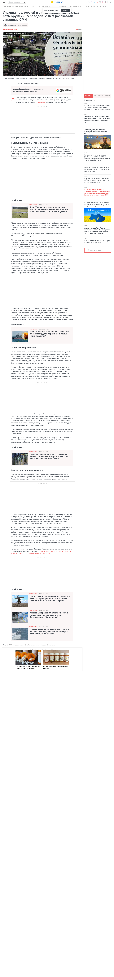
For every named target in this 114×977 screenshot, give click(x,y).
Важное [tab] (107, 95)
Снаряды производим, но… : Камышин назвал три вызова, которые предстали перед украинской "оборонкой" (48, 456)
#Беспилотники (18, 645)
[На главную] (57, 2)
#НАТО (9, 645)
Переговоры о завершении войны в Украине (19, 6)
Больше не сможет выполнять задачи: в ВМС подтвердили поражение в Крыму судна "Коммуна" (49, 334)
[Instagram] (102, 2)
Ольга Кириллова (11, 25)
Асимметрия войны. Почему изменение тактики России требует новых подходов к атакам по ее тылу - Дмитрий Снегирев (97, 230)
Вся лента (88, 100)
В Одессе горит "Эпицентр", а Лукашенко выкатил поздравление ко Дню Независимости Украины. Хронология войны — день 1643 (97, 192)
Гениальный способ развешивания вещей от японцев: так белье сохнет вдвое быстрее (97, 169)
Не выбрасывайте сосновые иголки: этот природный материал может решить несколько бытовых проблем (97, 107)
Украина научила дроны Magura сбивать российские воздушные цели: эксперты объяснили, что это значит (49, 631)
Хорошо (65, 10)
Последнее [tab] (88, 95)
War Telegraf (33, 204)
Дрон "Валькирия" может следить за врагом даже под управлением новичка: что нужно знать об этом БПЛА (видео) (48, 209)
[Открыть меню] (4, 2)
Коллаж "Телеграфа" (66, 78)
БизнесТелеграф (75, 6)
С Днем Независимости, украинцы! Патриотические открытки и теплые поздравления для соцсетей (96, 204)
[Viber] (91, 2)
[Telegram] (94, 2)
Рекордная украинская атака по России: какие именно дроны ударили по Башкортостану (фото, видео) (48, 615)
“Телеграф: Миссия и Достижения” (97, 6)
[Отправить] (24, 2)
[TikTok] (105, 2)
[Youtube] (97, 2)
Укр (110, 2)
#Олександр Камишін (48, 645)
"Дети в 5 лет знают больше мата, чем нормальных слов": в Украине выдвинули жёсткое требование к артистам (97, 119)
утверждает (41, 102)
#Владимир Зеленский (31, 645)
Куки (56, 10)
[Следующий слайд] (112, 6)
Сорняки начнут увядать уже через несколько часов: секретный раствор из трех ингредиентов (97, 180)
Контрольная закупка (46, 6)
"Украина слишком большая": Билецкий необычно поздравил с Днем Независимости (96, 131)
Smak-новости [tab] (98, 95)
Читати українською (10, 29)
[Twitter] (100, 2)
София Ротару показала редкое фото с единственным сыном (97, 241)
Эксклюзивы (62, 6)
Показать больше (94, 250)
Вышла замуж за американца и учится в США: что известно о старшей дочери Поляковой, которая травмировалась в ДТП (97, 157)
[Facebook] (89, 2)
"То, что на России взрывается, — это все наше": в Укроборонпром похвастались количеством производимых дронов (49, 598)
